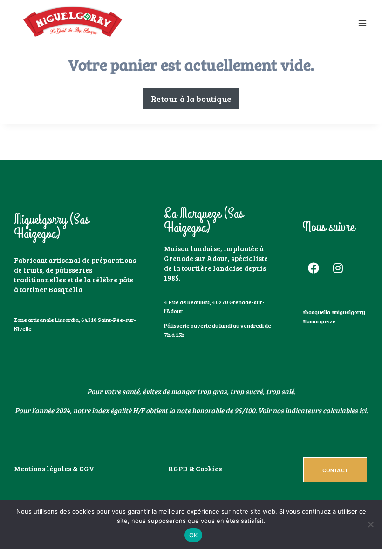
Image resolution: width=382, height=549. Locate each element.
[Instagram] (338, 268)
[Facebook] (313, 268)
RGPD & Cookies (195, 468)
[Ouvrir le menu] (362, 23)
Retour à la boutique (191, 98)
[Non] (370, 524)
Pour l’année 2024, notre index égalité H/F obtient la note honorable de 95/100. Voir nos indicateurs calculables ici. (191, 410)
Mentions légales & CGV (54, 468)
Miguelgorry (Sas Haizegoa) (51, 226)
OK (193, 535)
